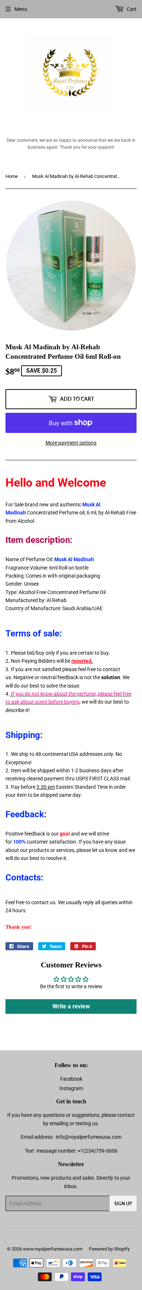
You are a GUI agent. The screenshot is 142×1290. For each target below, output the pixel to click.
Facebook (71, 1079)
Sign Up (123, 1203)
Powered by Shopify (109, 1249)
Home (11, 176)
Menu (21, 9)
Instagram (71, 1088)
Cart (131, 9)
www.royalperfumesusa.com (52, 1249)
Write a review (71, 1006)
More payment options (71, 443)
